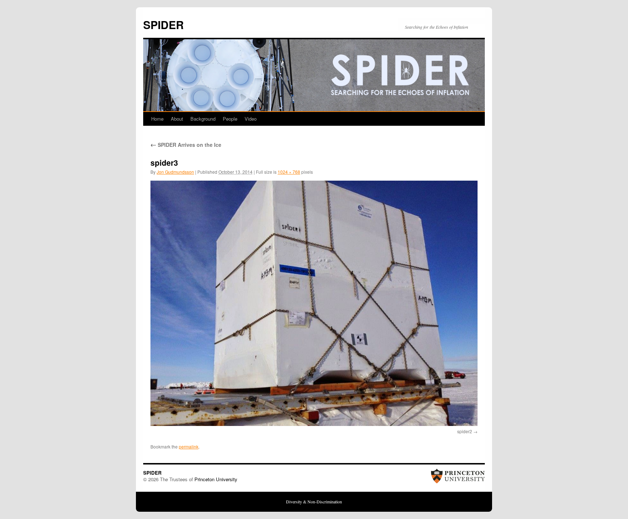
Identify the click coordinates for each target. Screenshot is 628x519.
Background (203, 118)
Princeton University (215, 479)
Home (157, 118)
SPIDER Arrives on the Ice (185, 144)
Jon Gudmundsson (175, 172)
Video (251, 118)
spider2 (464, 431)
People (230, 118)
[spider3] (314, 303)
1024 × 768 (289, 172)
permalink (188, 446)
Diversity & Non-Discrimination (314, 501)
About (177, 118)
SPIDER (163, 24)
